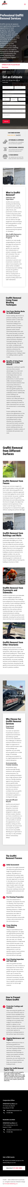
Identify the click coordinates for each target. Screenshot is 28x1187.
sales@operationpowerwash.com (14, 1110)
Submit (6, 121)
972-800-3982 (9, 1112)
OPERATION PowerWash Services (11, 66)
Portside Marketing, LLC (11, 1183)
